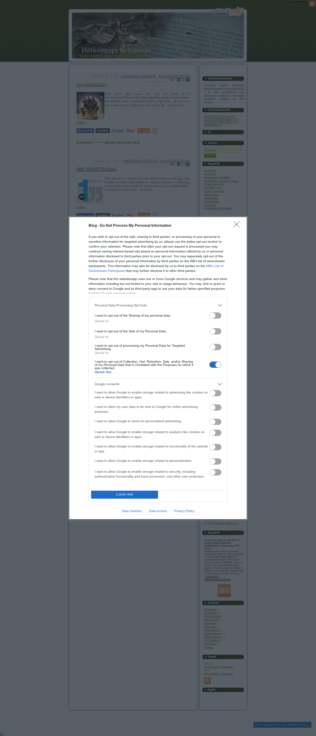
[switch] (215, 315)
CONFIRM (124, 494)
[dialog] (158, 368)
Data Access (158, 511)
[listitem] (158, 305)
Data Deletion (132, 511)
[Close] (238, 225)
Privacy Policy (184, 511)
